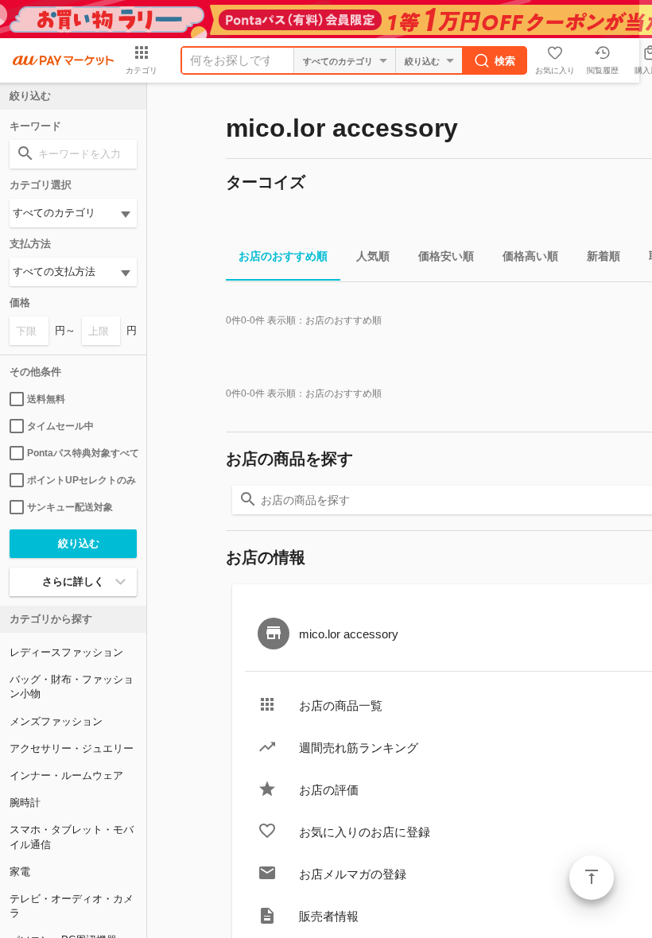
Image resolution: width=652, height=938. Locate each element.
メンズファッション (56, 721)
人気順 (373, 256)
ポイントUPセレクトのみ (81, 480)
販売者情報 (329, 916)
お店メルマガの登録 (352, 874)
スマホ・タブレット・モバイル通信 (72, 837)
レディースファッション (66, 652)
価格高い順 (530, 256)
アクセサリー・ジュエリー (72, 748)
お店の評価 (329, 790)
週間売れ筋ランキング (358, 747)
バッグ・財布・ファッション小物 (72, 686)
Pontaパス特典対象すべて (82, 453)
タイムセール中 (60, 426)
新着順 (603, 256)
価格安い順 (446, 256)
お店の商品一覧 (340, 705)
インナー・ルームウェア (66, 775)
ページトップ (591, 877)
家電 (20, 872)
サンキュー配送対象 (70, 507)
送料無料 (46, 399)
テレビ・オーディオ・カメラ (72, 906)
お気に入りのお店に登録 (364, 832)
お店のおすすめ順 (283, 256)
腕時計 (25, 802)
